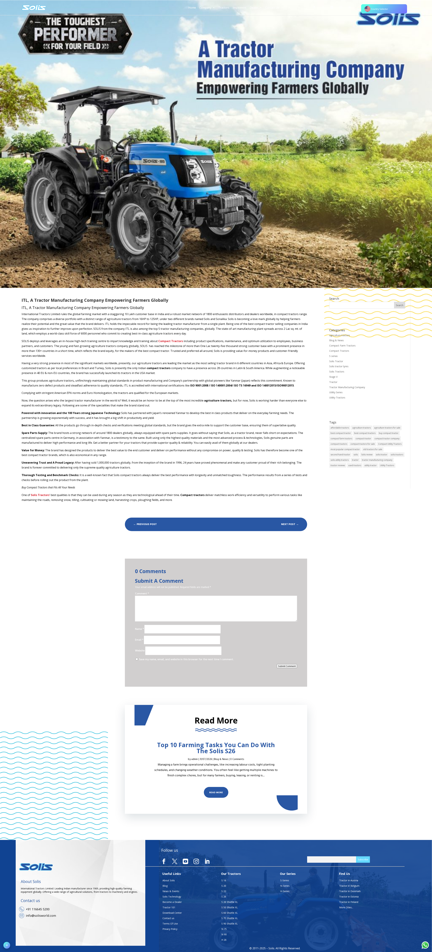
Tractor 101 (169, 907)
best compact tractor (341, 433)
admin (194, 759)
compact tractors (339, 444)
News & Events (171, 891)
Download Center (172, 912)
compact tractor (363, 438)
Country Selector (379, 8)
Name (139, 629)
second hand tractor (340, 454)
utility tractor (370, 465)
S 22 (223, 891)
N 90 (224, 934)
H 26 (223, 939)
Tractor (333, 382)
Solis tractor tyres (338, 366)
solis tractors (397, 454)
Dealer (254, 7)
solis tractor (381, 454)
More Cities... (346, 907)
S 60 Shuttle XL (229, 912)
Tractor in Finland (348, 902)
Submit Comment (287, 666)
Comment (142, 594)
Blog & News (336, 340)
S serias (333, 356)
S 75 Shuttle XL (229, 918)
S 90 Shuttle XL (229, 923)
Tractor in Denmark (350, 891)
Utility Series (336, 392)
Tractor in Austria (348, 880)
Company (205, 7)
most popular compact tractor (345, 449)
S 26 (223, 896)
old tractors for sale (372, 449)
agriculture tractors (339, 335)
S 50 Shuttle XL (229, 907)
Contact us (168, 918)
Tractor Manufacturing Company (347, 387)
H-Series (284, 891)
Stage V (333, 376)
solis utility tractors (340, 460)
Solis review (366, 454)
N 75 (224, 929)
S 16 (223, 880)
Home (192, 7)
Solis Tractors (336, 371)
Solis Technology (172, 896)
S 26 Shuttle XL (229, 902)
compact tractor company (386, 438)
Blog (165, 885)
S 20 (223, 885)
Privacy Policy (170, 929)
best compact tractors (364, 433)
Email (139, 640)
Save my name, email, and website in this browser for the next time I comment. (186, 659)
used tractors (354, 465)
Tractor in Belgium (349, 885)
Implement (239, 7)
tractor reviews (338, 465)
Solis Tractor (336, 361)
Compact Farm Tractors (342, 345)
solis (356, 454)
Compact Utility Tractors (389, 444)
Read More (216, 793)
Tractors (223, 7)
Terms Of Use (170, 923)
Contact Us (272, 7)
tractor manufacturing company (377, 460)
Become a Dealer (172, 902)
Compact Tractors (339, 350)
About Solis (169, 880)
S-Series (284, 880)
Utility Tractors (337, 397)
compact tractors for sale (362, 444)
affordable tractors (340, 427)
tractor (355, 460)
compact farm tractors (341, 438)
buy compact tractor (388, 433)
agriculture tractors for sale (387, 427)
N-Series (285, 885)
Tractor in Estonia (349, 896)
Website (140, 651)
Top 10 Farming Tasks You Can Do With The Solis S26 (216, 748)
